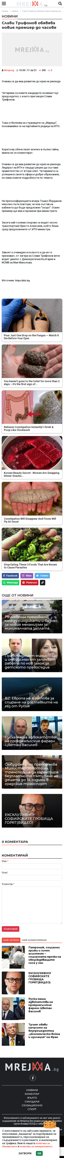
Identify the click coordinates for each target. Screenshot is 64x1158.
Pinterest (31, 582)
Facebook (11, 575)
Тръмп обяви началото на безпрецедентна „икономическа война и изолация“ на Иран (44, 1030)
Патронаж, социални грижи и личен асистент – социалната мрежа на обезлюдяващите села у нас (44, 955)
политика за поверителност (36, 1146)
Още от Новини (17, 595)
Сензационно (32, 1105)
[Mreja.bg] (32, 1066)
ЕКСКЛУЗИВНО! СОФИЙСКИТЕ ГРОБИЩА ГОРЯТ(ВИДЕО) (29, 818)
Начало (5, 11)
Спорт (32, 1109)
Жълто (32, 1097)
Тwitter (44, 575)
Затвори (24, 1153)
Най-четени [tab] (11, 940)
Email (4, 873)
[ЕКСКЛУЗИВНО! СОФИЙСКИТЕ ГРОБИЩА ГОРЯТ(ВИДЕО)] (32, 810)
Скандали (32, 1101)
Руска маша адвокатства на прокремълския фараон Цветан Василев (30, 741)
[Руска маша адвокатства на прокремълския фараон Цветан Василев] (32, 733)
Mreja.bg (9, 70)
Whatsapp (12, 582)
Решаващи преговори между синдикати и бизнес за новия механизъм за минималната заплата (31, 622)
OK (39, 1153)
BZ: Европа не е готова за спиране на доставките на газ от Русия (31, 702)
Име (5, 861)
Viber (29, 575)
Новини (15, 11)
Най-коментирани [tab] (34, 940)
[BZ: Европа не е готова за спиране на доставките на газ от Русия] (32, 694)
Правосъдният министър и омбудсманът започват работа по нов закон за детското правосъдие (30, 661)
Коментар (8, 884)
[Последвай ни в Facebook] (33, 1078)
